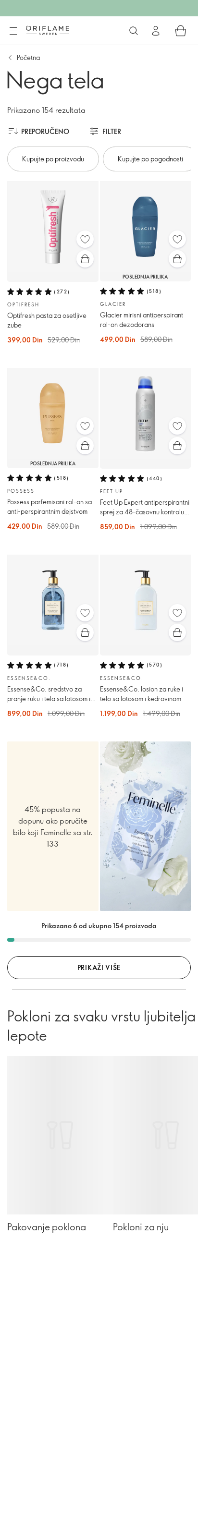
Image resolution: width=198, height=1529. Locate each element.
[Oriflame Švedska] (48, 30)
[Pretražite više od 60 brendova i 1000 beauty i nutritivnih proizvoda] (133, 31)
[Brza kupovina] (85, 258)
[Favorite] (85, 239)
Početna (28, 57)
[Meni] (13, 31)
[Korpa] (181, 31)
